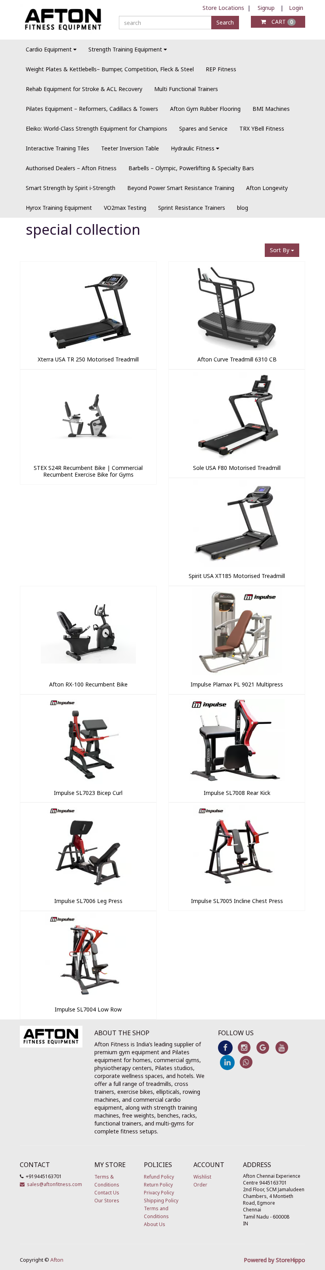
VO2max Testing (125, 207)
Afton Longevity (267, 188)
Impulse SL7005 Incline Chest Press (237, 901)
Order (200, 1184)
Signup (266, 7)
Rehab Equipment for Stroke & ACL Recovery (84, 89)
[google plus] (263, 1047)
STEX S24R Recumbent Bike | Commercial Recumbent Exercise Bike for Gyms (88, 471)
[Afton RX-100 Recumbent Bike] (88, 673)
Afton (56, 1259)
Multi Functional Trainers (186, 89)
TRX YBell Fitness (261, 128)
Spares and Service (203, 128)
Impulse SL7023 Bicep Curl (88, 793)
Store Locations (223, 7)
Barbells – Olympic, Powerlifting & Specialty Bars (191, 168)
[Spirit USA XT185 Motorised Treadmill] (237, 564)
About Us (154, 1224)
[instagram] (244, 1047)
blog (242, 207)
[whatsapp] (246, 1062)
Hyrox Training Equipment (59, 207)
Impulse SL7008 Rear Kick (237, 793)
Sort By (280, 250)
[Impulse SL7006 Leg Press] (88, 890)
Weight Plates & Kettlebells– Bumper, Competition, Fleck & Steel (110, 69)
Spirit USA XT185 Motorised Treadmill (237, 576)
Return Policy (158, 1184)
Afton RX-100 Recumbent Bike (88, 684)
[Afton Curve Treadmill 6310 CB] (237, 348)
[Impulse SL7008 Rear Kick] (237, 781)
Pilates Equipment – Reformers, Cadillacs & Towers (92, 108)
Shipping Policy (161, 1200)
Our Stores (106, 1200)
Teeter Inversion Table (130, 148)
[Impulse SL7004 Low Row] (88, 998)
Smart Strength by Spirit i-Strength (70, 188)
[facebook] (225, 1047)
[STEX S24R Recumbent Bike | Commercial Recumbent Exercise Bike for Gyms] (88, 456)
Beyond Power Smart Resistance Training (180, 188)
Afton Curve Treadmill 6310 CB (237, 359)
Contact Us (106, 1192)
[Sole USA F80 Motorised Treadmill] (237, 456)
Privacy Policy (159, 1192)
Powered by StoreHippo (274, 1260)
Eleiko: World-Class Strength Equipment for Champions (96, 128)
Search (225, 22)
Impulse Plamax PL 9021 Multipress (237, 684)
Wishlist (202, 1176)
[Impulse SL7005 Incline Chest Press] (237, 890)
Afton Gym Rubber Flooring (205, 108)
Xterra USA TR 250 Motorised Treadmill (88, 359)
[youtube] (281, 1047)
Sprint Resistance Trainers (191, 207)
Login (296, 7)
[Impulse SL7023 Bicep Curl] (88, 781)
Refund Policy (159, 1176)
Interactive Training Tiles (57, 148)
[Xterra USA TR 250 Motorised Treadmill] (88, 348)
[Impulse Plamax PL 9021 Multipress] (237, 673)
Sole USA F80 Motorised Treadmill (237, 467)
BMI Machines (271, 108)
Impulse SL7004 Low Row (88, 1009)
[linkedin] (227, 1062)
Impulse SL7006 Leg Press (88, 901)
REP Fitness (221, 69)
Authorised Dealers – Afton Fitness (71, 168)
